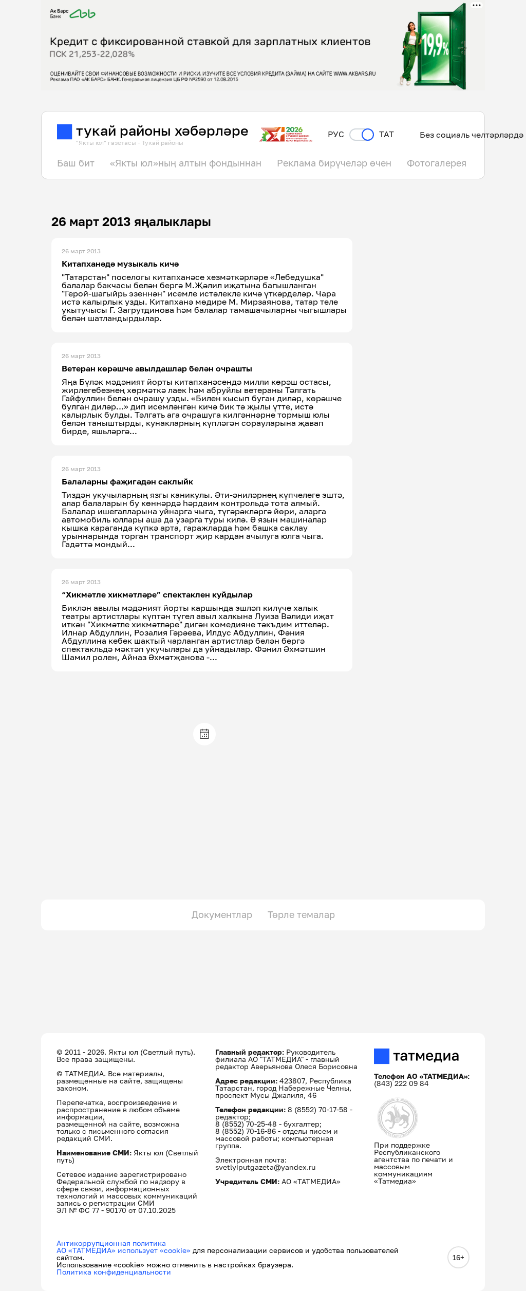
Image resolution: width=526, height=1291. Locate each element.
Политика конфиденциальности (114, 1271)
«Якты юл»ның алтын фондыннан (185, 163)
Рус (336, 134)
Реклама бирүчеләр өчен (334, 163)
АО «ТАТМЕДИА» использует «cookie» (124, 1250)
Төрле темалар (301, 914)
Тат (386, 134)
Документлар (222, 914)
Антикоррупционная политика (111, 1243)
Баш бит (76, 163)
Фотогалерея (436, 163)
